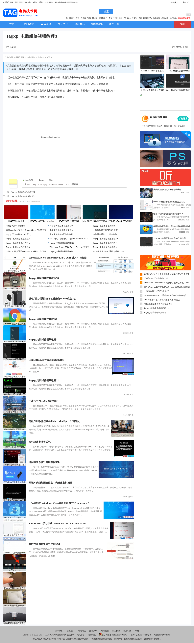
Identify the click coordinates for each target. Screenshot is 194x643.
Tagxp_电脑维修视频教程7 (105, 243)
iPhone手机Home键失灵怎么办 (14, 588)
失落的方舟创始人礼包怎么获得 (167, 189)
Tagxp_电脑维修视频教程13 (62, 251)
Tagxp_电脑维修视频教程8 (18, 247)
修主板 (134, 18)
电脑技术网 (19, 57)
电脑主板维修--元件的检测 (61, 234)
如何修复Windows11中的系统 (15, 500)
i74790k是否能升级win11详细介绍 (178, 71)
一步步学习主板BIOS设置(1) (18, 234)
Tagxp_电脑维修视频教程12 (156, 312)
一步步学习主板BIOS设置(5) (105, 230)
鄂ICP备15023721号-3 (141, 635)
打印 (51, 180)
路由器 (83, 18)
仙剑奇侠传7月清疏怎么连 (14, 429)
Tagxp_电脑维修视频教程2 (23, 196)
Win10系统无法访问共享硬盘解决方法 (178, 90)
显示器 (94, 18)
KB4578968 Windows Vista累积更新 (42, 221)
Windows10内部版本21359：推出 (15, 359)
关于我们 (59, 631)
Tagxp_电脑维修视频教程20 (105, 238)
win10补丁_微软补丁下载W (95, 221)
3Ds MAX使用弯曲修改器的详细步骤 (169, 238)
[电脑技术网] (21, 16)
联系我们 (71, 631)
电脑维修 (31, 57)
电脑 (89, 18)
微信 (110, 18)
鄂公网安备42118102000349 (114, 635)
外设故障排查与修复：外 (15, 517)
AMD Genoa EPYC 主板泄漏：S (14, 288)
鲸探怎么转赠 (15, 570)
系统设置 (164, 18)
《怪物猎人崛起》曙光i (15, 412)
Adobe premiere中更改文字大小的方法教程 (152, 71)
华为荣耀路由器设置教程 (15, 623)
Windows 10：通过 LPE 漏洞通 (14, 394)
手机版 (186, 2)
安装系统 (156, 18)
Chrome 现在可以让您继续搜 (15, 324)
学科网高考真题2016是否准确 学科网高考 (171, 226)
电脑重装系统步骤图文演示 (61, 230)
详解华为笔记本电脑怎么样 (61, 226)
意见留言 (81, 635)
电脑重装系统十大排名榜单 (105, 234)
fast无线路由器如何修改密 (14, 605)
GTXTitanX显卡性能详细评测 (15, 482)
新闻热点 (174, 2)
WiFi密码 (127, 18)
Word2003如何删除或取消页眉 (14, 553)
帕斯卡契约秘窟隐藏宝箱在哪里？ (168, 214)
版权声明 (93, 631)
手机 (77, 18)
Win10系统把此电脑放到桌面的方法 (169, 202)
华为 (140, 18)
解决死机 (173, 18)
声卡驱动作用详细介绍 (15, 464)
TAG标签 (116, 631)
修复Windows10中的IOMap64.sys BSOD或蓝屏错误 (167, 287)
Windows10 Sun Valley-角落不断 (14, 341)
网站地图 (105, 631)
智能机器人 (103, 18)
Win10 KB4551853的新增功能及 (120, 221)
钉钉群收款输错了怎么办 (15, 271)
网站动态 (82, 631)
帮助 (137, 631)
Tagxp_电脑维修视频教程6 (105, 247)
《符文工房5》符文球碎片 (14, 447)
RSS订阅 (127, 631)
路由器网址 (147, 18)
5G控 (115, 18)
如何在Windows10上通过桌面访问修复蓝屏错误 (165, 295)
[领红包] (165, 270)
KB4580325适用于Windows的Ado (16, 221)
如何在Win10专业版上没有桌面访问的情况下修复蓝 (166, 274)
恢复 (120, 18)
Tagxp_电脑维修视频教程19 (156, 308)
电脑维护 (13, 47)
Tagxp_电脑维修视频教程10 (62, 243)
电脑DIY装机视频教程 (15, 226)
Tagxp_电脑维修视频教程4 (23, 192)
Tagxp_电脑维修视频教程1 (18, 243)
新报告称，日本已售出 (15, 306)
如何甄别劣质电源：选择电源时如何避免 (152, 90)
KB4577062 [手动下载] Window (69, 221)
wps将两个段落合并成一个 (14, 535)
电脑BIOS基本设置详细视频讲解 (158, 304)
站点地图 (92, 635)
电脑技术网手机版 (162, 635)
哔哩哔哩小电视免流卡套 (15, 376)
